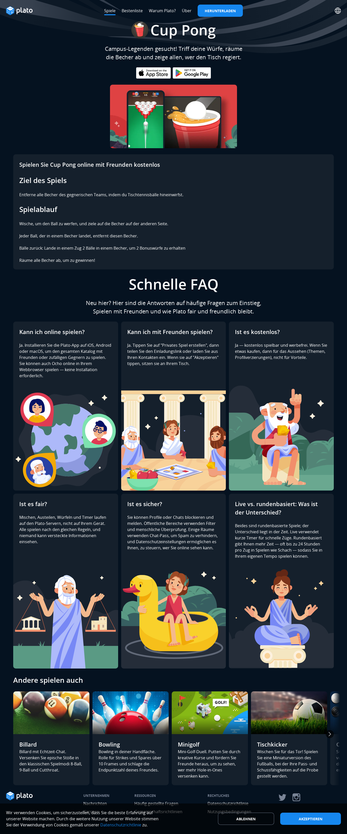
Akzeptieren (310, 818)
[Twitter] (282, 797)
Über (187, 10)
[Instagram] (296, 797)
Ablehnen (246, 818)
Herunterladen (220, 10)
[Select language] (338, 11)
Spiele (110, 10)
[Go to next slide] (330, 734)
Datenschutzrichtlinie (120, 825)
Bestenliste (132, 10)
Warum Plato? (162, 10)
